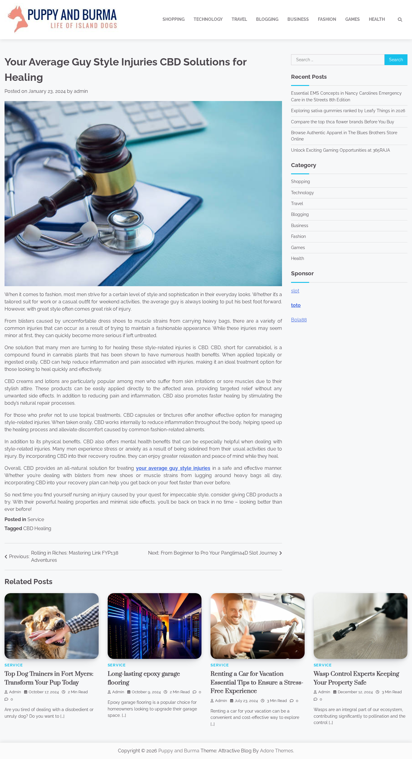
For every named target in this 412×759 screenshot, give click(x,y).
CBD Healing (37, 528)
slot (295, 290)
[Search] (399, 19)
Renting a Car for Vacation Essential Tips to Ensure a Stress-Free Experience (257, 682)
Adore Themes (276, 751)
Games (352, 19)
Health (377, 19)
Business (298, 19)
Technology (208, 19)
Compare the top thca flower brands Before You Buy (342, 121)
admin (81, 91)
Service (35, 519)
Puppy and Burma (178, 751)
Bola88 (299, 319)
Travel (239, 19)
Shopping (174, 19)
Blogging (267, 19)
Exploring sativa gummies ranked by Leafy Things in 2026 (348, 110)
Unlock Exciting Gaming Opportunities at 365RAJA (340, 149)
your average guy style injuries (173, 468)
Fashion (327, 19)
